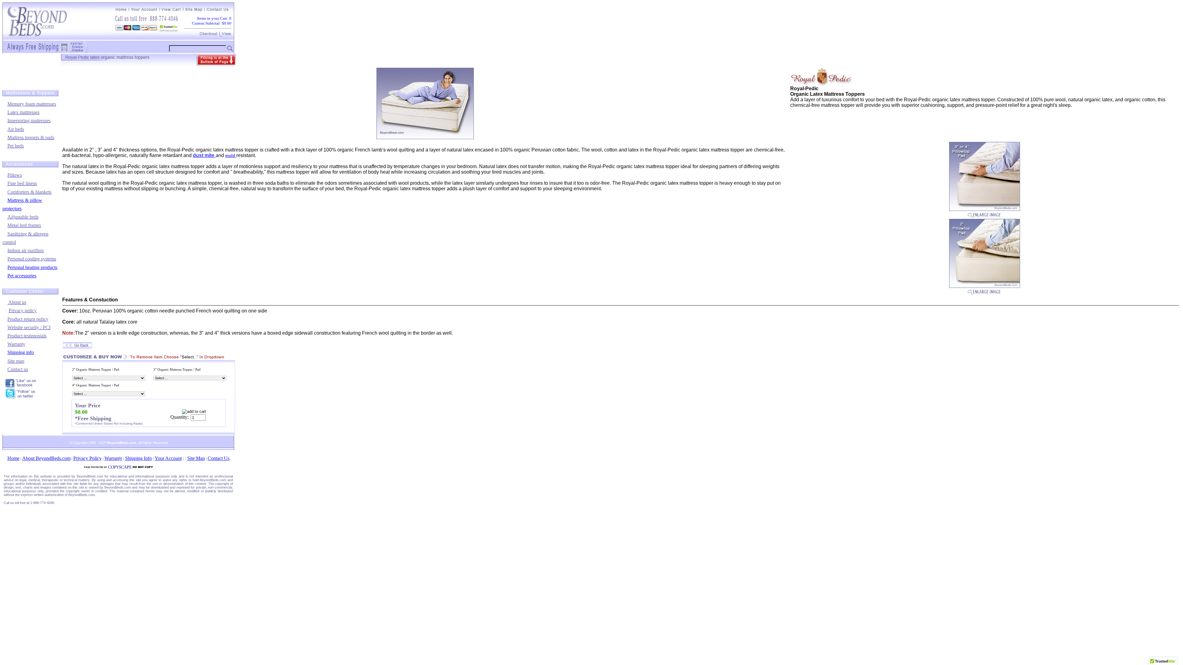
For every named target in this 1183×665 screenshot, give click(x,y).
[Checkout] (210, 34)
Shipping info (20, 352)
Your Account (168, 458)
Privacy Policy (87, 458)
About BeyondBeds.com (46, 458)
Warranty (113, 458)
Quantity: (179, 417)
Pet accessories (21, 275)
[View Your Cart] (225, 34)
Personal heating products (32, 267)
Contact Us (219, 458)
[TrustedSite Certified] (169, 28)
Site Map (196, 458)
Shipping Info (138, 458)
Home (13, 458)
